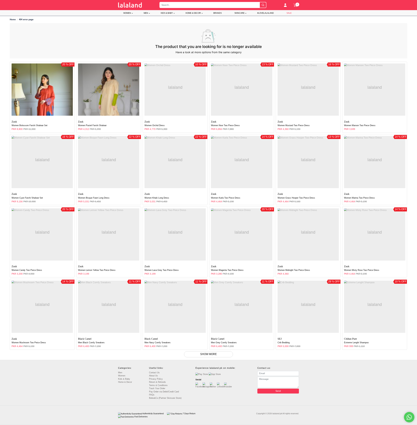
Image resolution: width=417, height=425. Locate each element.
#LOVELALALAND (265, 13)
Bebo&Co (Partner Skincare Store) (165, 398)
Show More (208, 354)
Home (13, 19)
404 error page (26, 19)
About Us (153, 375)
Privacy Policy (156, 379)
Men (146, 13)
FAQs (151, 395)
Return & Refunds (157, 382)
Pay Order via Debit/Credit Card (164, 391)
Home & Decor (193, 13)
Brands (217, 13)
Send (278, 391)
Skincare (239, 13)
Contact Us (154, 372)
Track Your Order (157, 388)
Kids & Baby (167, 13)
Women (127, 13)
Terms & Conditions (158, 385)
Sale (289, 13)
